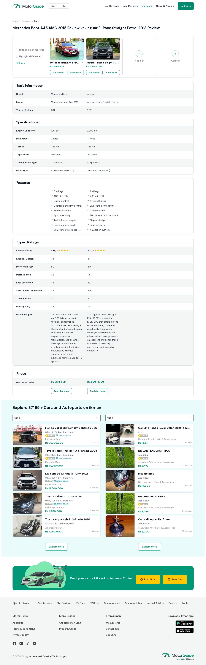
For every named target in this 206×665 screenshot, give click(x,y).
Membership (113, 622)
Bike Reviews (130, 6)
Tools (185, 603)
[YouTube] (34, 643)
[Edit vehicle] (83, 63)
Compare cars (112, 603)
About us (18, 622)
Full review (58, 72)
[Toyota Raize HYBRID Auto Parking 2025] (57, 457)
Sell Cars (186, 6)
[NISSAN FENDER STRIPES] (149, 457)
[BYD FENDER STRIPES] (149, 503)
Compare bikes (133, 603)
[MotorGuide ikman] (20, 6)
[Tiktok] (28, 643)
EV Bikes (94, 603)
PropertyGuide (67, 628)
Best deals (75, 72)
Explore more (56, 546)
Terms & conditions (24, 628)
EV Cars (80, 603)
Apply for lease (61, 391)
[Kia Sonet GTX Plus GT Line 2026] (57, 480)
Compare (147, 6)
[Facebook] (14, 643)
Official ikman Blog (70, 622)
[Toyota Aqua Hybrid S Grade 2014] (57, 526)
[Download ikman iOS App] (185, 630)
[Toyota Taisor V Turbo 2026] (57, 503)
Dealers (173, 603)
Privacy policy (21, 634)
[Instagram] (21, 643)
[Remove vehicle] (80, 41)
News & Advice (165, 6)
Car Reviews (112, 6)
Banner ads (112, 628)
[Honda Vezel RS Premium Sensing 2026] (57, 434)
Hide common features (31, 49)
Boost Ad (111, 634)
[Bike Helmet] (149, 480)
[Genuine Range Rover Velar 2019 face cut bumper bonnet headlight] (149, 434)
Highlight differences (30, 56)
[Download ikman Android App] (185, 623)
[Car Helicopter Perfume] (149, 526)
